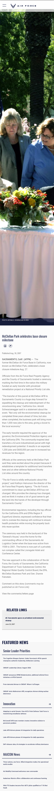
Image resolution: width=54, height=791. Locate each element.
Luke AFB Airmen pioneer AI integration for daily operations (23, 730)
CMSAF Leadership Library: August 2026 (17, 668)
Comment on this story (13, 583)
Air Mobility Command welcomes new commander (20, 771)
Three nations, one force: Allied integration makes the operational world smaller (25, 763)
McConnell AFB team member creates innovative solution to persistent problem (24, 722)
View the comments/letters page (18, 593)
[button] (4, 6)
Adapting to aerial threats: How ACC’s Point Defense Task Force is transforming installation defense (26, 712)
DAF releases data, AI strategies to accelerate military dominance (26, 744)
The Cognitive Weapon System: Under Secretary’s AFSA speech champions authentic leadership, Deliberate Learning (25, 659)
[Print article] (5, 346)
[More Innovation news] (49, 704)
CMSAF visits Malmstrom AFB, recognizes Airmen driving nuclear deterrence (25, 692)
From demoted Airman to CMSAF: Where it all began (21, 684)
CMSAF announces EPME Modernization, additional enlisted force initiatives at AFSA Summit (25, 676)
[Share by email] (10, 346)
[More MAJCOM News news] (49, 755)
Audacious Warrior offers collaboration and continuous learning (25, 778)
